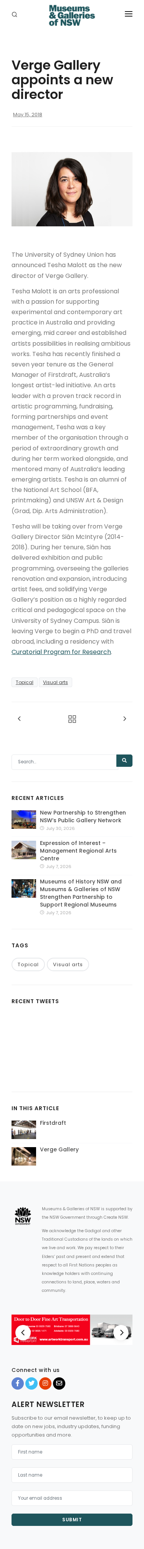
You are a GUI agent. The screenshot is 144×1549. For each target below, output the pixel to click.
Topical (24, 682)
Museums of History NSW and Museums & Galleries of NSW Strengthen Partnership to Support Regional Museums (81, 893)
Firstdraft (53, 1123)
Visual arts (55, 682)
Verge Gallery (59, 1149)
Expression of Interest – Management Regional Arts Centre (78, 850)
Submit (72, 1519)
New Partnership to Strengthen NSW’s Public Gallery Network (83, 816)
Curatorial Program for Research (61, 651)
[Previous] (23, 1332)
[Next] (121, 1332)
